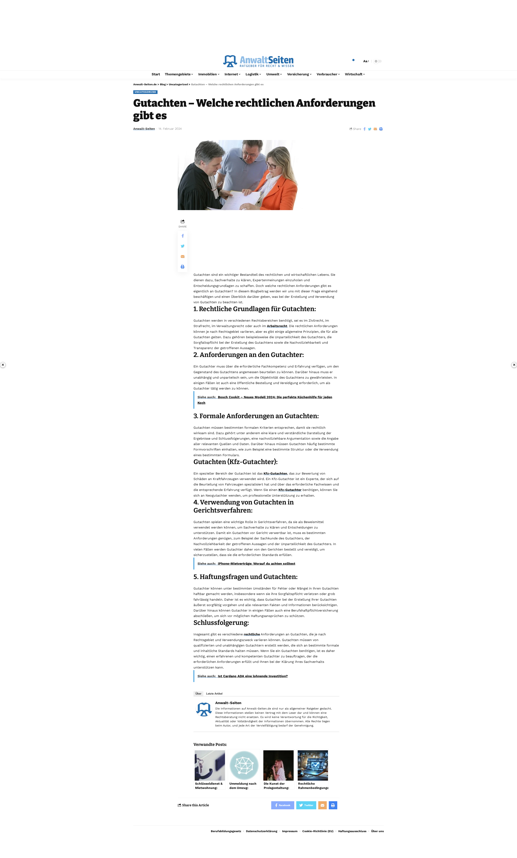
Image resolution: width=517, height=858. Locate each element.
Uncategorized (145, 92)
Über (198, 693)
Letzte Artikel (214, 693)
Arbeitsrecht (277, 326)
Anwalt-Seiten (144, 129)
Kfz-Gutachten (275, 473)
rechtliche (252, 634)
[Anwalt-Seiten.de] (258, 61)
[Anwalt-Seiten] (204, 709)
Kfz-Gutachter (290, 490)
